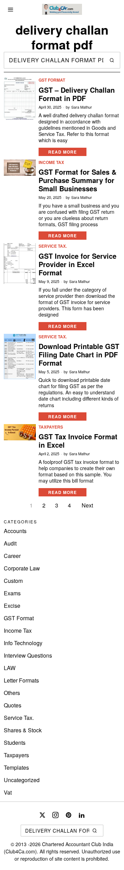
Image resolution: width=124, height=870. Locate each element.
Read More (62, 152)
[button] (112, 60)
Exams (12, 593)
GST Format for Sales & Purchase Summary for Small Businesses (77, 180)
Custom (13, 581)
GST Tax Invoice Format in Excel (78, 440)
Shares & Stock (23, 730)
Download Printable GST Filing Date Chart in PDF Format (79, 354)
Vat (8, 792)
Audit (10, 543)
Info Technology (23, 643)
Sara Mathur (81, 107)
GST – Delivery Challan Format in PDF (77, 94)
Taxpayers (51, 427)
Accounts (15, 531)
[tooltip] (42, 815)
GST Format (52, 80)
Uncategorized (22, 780)
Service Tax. (53, 246)
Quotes (12, 705)
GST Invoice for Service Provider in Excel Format (77, 264)
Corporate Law (22, 568)
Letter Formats (21, 680)
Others (12, 693)
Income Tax (51, 162)
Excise (12, 606)
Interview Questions (28, 655)
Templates (16, 767)
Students (14, 743)
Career (12, 556)
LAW (10, 668)
